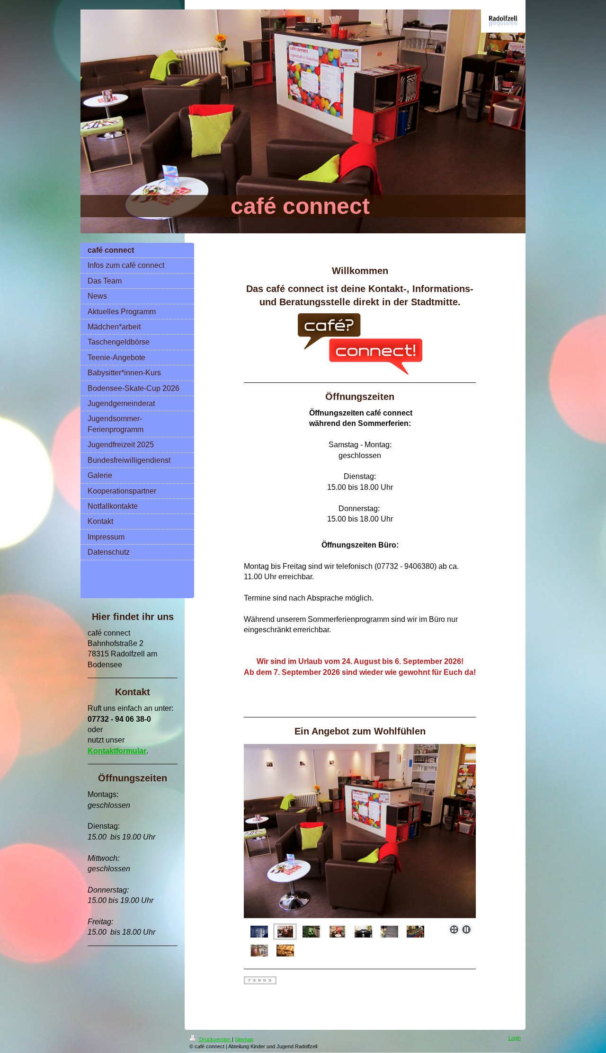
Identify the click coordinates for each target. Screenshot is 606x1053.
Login (514, 1038)
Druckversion (215, 1039)
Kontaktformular (117, 751)
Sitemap (244, 1039)
